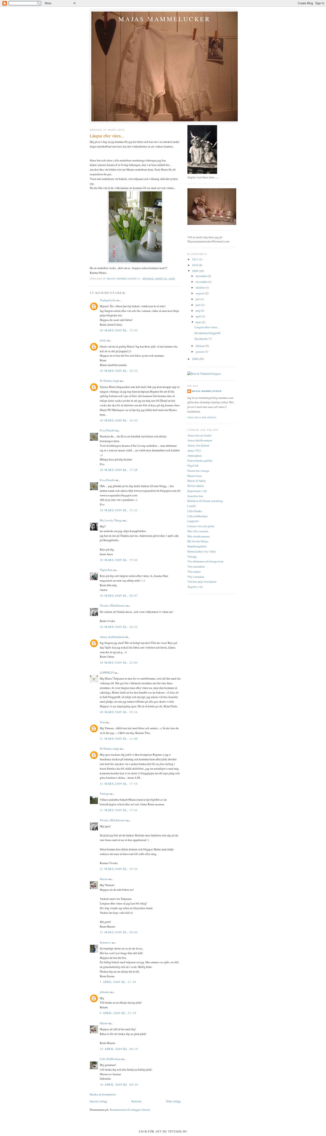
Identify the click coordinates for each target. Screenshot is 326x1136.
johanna (105, 992)
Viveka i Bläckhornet (113, 605)
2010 (195, 265)
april (199, 316)
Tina (102, 722)
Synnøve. (105, 942)
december (202, 276)
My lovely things (197, 541)
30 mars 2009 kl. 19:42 (119, 560)
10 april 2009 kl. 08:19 (119, 1049)
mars (199, 322)
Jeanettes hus (195, 496)
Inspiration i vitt (197, 491)
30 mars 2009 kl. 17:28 (119, 470)
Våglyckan (106, 570)
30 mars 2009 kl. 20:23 (119, 627)
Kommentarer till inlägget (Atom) (130, 1110)
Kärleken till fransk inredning (205, 501)
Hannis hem (194, 476)
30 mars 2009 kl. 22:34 (119, 712)
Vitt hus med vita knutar (201, 582)
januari (200, 352)
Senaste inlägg (98, 1101)
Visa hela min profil (202, 417)
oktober (201, 287)
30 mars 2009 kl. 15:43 (119, 330)
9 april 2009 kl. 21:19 (118, 1013)
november (202, 282)
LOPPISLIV (107, 672)
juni (198, 305)
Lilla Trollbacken (110, 1059)
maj (198, 310)
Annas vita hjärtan (198, 445)
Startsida (136, 1101)
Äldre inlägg (173, 1101)
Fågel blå (192, 466)
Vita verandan (195, 577)
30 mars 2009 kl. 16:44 (119, 420)
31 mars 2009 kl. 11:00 (119, 739)
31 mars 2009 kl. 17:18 (119, 784)
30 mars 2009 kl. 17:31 (119, 510)
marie (103, 340)
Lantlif (191, 506)
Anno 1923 (194, 450)
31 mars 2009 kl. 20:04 (119, 932)
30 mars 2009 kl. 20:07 (119, 595)
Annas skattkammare (112, 637)
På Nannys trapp (109, 381)
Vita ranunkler (196, 566)
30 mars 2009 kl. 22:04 (119, 662)
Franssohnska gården (199, 460)
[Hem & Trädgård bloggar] (204, 373)
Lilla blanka (194, 511)
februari (201, 346)
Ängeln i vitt (195, 587)
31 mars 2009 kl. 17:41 (119, 810)
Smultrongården (197, 546)
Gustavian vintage (198, 471)
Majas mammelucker (164, 19)
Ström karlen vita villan (201, 551)
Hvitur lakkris (195, 486)
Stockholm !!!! (203, 339)
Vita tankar (194, 572)
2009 (195, 271)
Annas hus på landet (199, 435)
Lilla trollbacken (197, 516)
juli (198, 299)
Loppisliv (193, 521)
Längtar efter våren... (206, 327)
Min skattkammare (198, 536)
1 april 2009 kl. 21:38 (118, 982)
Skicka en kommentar (103, 1094)
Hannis (104, 879)
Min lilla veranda (197, 531)
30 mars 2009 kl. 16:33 (119, 371)
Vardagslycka (108, 300)
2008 (195, 359)
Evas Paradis (107, 430)
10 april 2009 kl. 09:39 (119, 1085)
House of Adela (196, 481)
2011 (195, 259)
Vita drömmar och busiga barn (205, 561)
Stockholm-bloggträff (207, 333)
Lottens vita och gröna (200, 526)
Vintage (104, 794)
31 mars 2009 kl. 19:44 (119, 869)
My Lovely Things (111, 520)
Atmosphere (194, 456)
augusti (200, 293)
